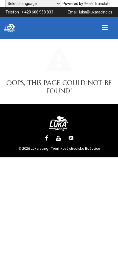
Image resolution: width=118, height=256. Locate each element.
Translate (102, 3)
